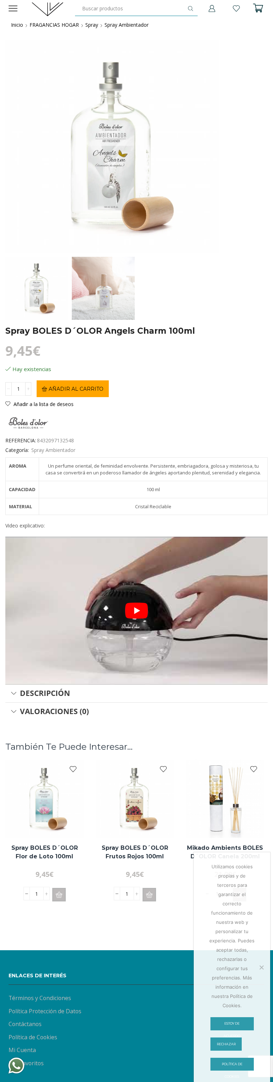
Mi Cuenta (22, 1050)
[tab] (136, 693)
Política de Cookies (33, 1037)
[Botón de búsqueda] (190, 8)
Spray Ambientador (127, 24)
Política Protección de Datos (45, 1011)
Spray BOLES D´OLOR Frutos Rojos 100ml (135, 852)
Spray (91, 24)
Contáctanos (25, 1024)
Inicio (17, 24)
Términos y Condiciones (40, 998)
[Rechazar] (261, 967)
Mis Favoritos (26, 1063)
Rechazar (226, 1044)
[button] (59, 894)
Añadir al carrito (76, 389)
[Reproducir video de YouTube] (136, 611)
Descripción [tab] (45, 693)
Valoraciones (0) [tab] (54, 711)
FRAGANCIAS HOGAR (54, 24)
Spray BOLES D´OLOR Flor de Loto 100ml (44, 852)
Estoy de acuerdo (232, 1025)
